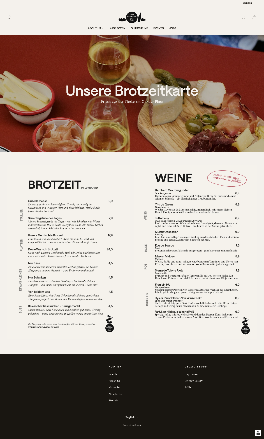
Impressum (191, 374)
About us (94, 28)
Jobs (172, 28)
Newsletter (115, 394)
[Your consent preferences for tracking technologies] (258, 433)
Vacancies (115, 387)
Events (158, 28)
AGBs (188, 387)
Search (113, 374)
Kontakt (113, 400)
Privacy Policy (193, 381)
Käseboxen (117, 28)
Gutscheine (139, 28)
